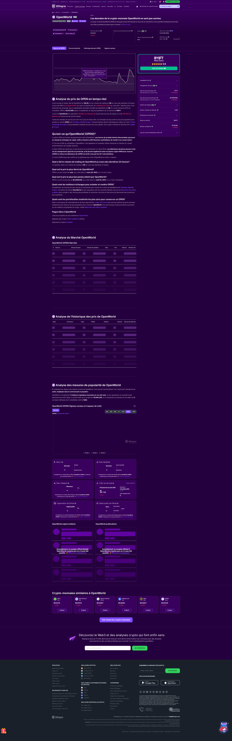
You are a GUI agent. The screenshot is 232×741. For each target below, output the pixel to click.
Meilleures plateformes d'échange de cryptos (64, 693)
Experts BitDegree (115, 688)
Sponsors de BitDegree (116, 701)
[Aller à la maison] (53, 12)
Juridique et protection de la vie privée (140, 731)
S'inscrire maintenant (78, 476)
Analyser (62, 610)
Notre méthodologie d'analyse (118, 691)
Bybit (82, 122)
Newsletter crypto (57, 673)
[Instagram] (160, 692)
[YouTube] (147, 692)
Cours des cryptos (57, 706)
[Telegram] (143, 692)
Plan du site (125, 731)
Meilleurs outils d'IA (57, 703)
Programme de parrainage (117, 696)
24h (143, 31)
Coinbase (76, 122)
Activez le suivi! (125, 24)
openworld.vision (63, 413)
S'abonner (172, 671)
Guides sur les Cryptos (58, 676)
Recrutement (113, 706)
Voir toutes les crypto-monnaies (116, 620)
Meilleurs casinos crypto (58, 701)
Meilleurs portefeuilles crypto (60, 698)
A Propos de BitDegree (116, 686)
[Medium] (157, 692)
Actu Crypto (55, 678)
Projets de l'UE (114, 693)
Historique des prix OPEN (92, 48)
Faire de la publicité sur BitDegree (119, 698)
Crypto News (83, 215)
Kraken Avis (113, 673)
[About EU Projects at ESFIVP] (146, 709)
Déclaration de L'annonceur (172, 731)
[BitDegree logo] (57, 717)
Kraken (88, 122)
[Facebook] (150, 692)
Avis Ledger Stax (85, 705)
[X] (140, 692)
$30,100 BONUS (158, 68)
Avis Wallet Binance (86, 710)
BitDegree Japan (114, 703)
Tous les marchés (74, 48)
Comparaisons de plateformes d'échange (63, 696)
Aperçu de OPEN (59, 48)
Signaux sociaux (109, 48)
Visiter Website (130, 483)
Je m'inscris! (139, 648)
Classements (65, 12)
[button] (131, 2)
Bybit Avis (112, 671)
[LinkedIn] (153, 692)
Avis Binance (113, 676)
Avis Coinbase (114, 668)
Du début (69, 222)
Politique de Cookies (158, 731)
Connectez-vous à (172, 1)
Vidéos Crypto (56, 681)
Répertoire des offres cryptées (96, 207)
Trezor (56, 127)
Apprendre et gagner (58, 668)
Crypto (58, 12)
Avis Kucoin (113, 678)
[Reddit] (163, 692)
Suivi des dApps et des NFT (60, 708)
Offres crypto (55, 683)
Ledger (132, 124)
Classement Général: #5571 (59, 21)
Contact (112, 708)
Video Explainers (73, 219)
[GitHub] (166, 692)
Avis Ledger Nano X (86, 707)
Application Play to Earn (58, 686)
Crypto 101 (55, 671)
